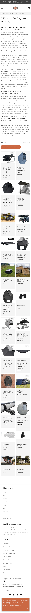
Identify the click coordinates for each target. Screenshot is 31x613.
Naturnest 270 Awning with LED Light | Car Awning (22, 228)
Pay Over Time (7, 547)
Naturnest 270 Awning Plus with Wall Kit (7, 280)
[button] (2, 8)
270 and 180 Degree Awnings (15, 13)
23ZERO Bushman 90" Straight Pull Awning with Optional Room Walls (22, 199)
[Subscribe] (26, 591)
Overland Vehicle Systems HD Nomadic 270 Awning (7, 169)
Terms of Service (8, 563)
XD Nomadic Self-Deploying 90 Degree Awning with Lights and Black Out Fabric (22, 336)
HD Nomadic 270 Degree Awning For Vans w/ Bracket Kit (22, 419)
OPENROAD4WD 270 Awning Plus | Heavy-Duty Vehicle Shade (8, 392)
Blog (4, 505)
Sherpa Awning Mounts (21, 306)
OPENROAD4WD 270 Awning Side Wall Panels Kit (21, 254)
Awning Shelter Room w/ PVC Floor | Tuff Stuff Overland (22, 280)
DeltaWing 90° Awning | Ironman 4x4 (7, 228)
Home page (6, 543)
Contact (5, 511)
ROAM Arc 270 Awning (6, 470)
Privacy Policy (7, 560)
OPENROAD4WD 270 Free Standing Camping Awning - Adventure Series (8, 362)
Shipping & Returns (9, 553)
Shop (4, 495)
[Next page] (20, 480)
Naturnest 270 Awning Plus (21, 168)
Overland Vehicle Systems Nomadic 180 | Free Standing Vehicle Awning (8, 335)
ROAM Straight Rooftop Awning (7, 445)
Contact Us (6, 569)
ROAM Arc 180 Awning (21, 470)
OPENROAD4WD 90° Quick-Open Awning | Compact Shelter (8, 254)
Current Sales (7, 518)
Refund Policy (7, 556)
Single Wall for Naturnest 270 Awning (21, 391)
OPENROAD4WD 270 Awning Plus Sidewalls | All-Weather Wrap (7, 307)
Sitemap (5, 573)
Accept (26, 609)
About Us (6, 515)
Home (3, 13)
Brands (5, 502)
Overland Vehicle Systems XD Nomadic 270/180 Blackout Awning (7, 198)
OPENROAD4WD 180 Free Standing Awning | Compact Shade (22, 362)
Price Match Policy (8, 550)
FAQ (4, 508)
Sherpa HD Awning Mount (22, 445)
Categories (6, 498)
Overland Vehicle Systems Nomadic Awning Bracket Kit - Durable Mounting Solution (8, 420)
